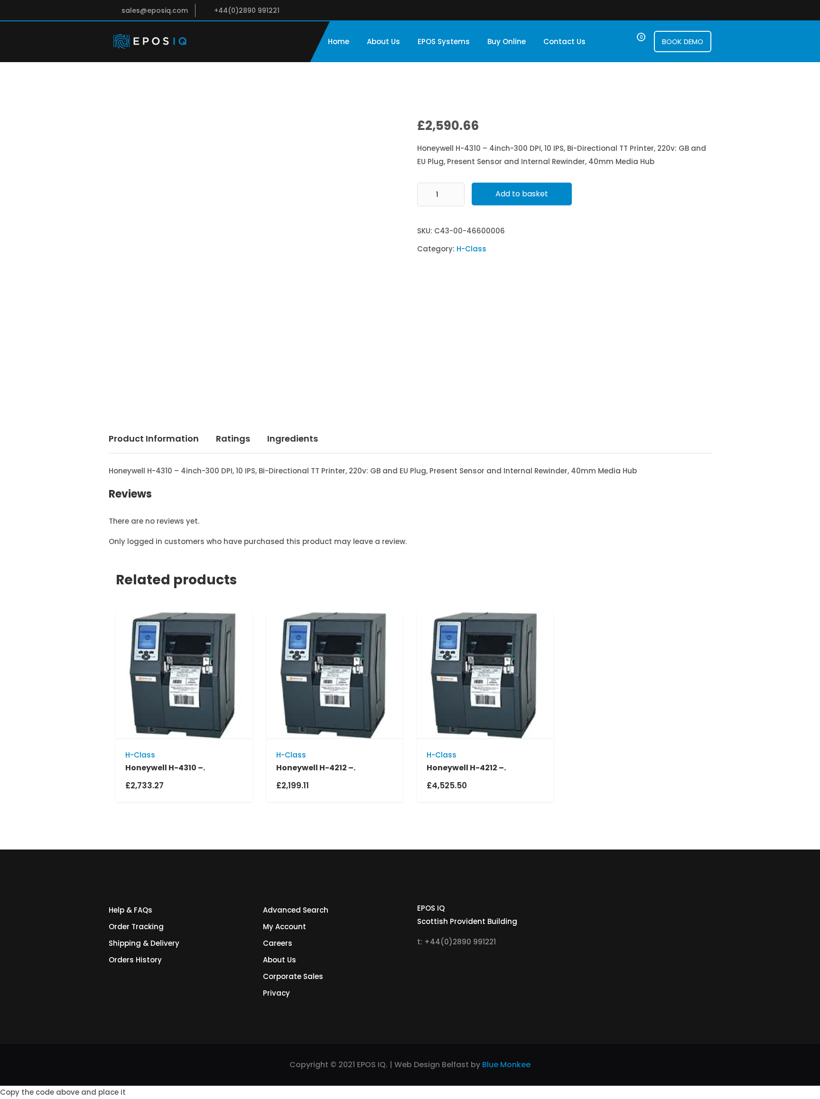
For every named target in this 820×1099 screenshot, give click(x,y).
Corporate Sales (293, 976)
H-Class (471, 249)
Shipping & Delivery (144, 943)
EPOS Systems (444, 41)
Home (338, 41)
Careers (277, 943)
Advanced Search (295, 910)
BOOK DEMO (682, 41)
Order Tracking (136, 927)
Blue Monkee (506, 1064)
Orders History (135, 960)
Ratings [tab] (233, 438)
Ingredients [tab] (292, 438)
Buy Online (506, 41)
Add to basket (521, 193)
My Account (284, 927)
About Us (383, 41)
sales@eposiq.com (154, 10)
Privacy (276, 993)
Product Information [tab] (154, 438)
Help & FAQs (130, 910)
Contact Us (564, 41)
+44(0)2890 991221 (247, 10)
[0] (632, 41)
